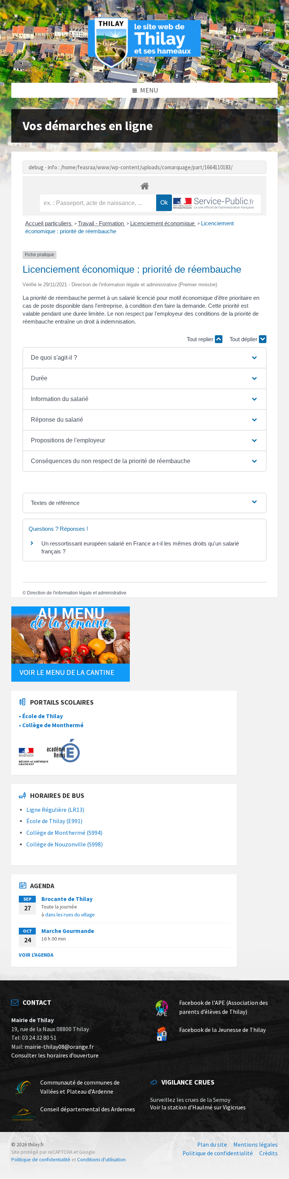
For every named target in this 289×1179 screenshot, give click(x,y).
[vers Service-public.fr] (214, 203)
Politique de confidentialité (40, 1159)
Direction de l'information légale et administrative (76, 593)
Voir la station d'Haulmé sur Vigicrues (198, 1107)
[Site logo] (144, 67)
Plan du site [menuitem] (212, 1144)
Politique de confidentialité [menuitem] (218, 1153)
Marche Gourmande (67, 930)
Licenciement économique (163, 223)
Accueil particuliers (49, 223)
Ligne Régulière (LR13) (55, 809)
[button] (144, 358)
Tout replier (201, 339)
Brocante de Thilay (67, 898)
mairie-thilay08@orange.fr (59, 1046)
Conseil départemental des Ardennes (87, 1109)
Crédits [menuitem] (268, 1153)
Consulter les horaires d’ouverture (55, 1055)
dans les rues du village (70, 914)
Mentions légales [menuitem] (255, 1144)
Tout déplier (244, 339)
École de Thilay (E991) (54, 821)
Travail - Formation (101, 223)
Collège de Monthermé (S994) (64, 832)
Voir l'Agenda (36, 954)
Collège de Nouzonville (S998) (64, 844)
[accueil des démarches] (144, 186)
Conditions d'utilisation (101, 1159)
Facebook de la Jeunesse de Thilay (222, 1029)
